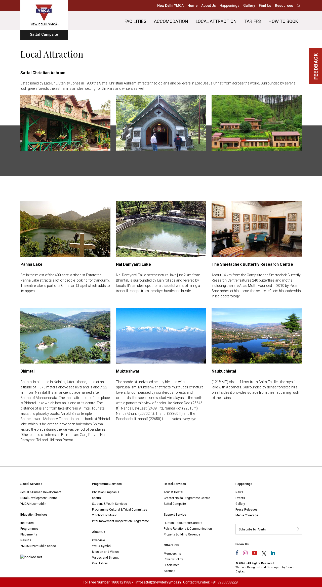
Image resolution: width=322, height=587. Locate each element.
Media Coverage (246, 515)
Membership (172, 553)
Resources (284, 6)
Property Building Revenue (182, 534)
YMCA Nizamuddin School (38, 546)
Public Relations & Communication (188, 528)
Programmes (29, 528)
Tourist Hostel (173, 492)
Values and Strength (106, 557)
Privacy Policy (173, 559)
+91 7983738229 (224, 582)
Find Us (265, 6)
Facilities (135, 21)
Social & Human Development (40, 492)
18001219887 (122, 582)
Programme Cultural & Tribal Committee (119, 509)
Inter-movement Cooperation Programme (120, 521)
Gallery (249, 6)
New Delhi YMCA (170, 6)
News (239, 492)
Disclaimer (171, 565)
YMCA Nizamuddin (33, 504)
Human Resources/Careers (183, 523)
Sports (96, 498)
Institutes (27, 523)
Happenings (229, 6)
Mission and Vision (105, 552)
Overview (98, 540)
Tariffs (252, 21)
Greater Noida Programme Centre (187, 498)
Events (240, 498)
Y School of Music (104, 515)
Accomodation (171, 21)
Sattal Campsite (175, 504)
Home (192, 6)
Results (25, 540)
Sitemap (169, 571)
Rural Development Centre (38, 498)
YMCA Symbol (101, 546)
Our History (100, 563)
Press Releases (246, 509)
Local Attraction (216, 21)
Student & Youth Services (109, 504)
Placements (28, 534)
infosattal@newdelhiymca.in (158, 582)
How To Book (283, 21)
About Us (208, 6)
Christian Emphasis (105, 492)
